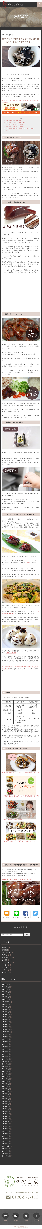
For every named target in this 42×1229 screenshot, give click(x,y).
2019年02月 (7, 1054)
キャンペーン (8, 957)
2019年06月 (7, 1044)
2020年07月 (7, 1012)
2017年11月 (7, 1091)
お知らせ (6, 972)
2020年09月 (7, 1007)
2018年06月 (7, 1074)
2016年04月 (7, 1133)
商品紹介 (6, 955)
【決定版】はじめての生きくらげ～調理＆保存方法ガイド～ (20, 797)
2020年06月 (7, 1014)
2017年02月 (7, 1114)
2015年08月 (7, 1153)
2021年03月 (7, 992)
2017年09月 (7, 1096)
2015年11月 (7, 1146)
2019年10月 (7, 1034)
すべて (6, 947)
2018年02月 (7, 1084)
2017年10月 (7, 1094)
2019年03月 (7, 1051)
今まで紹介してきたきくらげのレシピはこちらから (18, 841)
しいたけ (6, 967)
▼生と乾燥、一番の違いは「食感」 (15, 122)
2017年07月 (7, 1101)
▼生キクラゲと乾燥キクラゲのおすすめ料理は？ (20, 128)
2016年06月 (7, 1131)
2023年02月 (7, 987)
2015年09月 (7, 1151)
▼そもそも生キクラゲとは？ (13, 120)
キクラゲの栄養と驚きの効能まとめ (13, 819)
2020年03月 (7, 1022)
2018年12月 (7, 1059)
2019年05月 (7, 1046)
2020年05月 (7, 1017)
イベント (6, 970)
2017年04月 (7, 1109)
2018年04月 (7, 1079)
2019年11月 (7, 1032)
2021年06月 (7, 989)
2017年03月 (7, 1111)
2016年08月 (7, 1129)
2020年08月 (7, 1009)
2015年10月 (7, 1148)
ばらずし (6, 965)
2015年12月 (7, 1143)
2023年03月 (7, 984)
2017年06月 (7, 1104)
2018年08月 (7, 1069)
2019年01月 (7, 1056)
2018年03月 (7, 1081)
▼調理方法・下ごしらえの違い (14, 124)
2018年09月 (7, 1066)
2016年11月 (7, 1121)
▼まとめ (7, 130)
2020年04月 (7, 1019)
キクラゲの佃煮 (11, 653)
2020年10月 (7, 1004)
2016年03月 (7, 1136)
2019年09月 (7, 1036)
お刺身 (28, 562)
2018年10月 (7, 1064)
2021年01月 (7, 997)
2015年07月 (7, 1156)
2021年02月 (7, 994)
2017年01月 (7, 1116)
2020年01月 (7, 1026)
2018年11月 (7, 1061)
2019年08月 (7, 1039)
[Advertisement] (21, 293)
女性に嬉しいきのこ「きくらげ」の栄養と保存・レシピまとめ (20, 773)
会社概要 (6, 950)
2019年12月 (7, 1029)
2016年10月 (7, 1123)
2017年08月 (7, 1099)
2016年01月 (7, 1141)
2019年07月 (7, 1041)
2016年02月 (7, 1138)
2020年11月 (7, 1002)
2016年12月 (7, 1118)
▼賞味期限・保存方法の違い (13, 126)
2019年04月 (7, 1049)
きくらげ (7, 960)
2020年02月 (7, 1024)
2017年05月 (7, 1106)
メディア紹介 (8, 962)
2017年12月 (7, 1089)
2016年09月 (7, 1126)
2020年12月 (7, 999)
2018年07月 (7, 1071)
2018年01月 (7, 1086)
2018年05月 (7, 1076)
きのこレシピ (8, 952)
